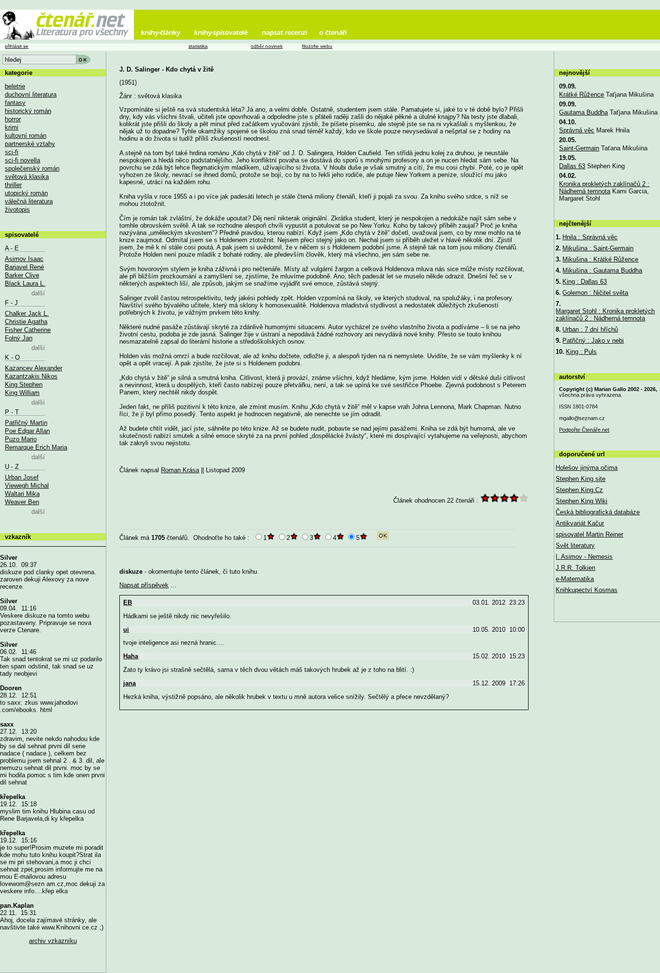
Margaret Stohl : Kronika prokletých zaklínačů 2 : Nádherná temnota (605, 314)
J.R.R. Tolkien (575, 567)
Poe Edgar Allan (27, 431)
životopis (17, 209)
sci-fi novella (22, 160)
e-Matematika (575, 578)
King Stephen (24, 384)
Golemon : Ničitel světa (595, 292)
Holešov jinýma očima (586, 467)
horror (13, 119)
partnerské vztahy (30, 143)
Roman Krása (180, 470)
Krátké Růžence (581, 94)
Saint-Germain (579, 148)
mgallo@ (582, 418)
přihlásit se (17, 46)
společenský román (32, 168)
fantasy (15, 102)
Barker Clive (22, 275)
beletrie (15, 86)
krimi (11, 127)
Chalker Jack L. (27, 313)
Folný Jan (18, 338)
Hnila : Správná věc (589, 237)
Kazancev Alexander (33, 368)
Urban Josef (22, 477)
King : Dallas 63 (584, 281)
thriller (13, 185)
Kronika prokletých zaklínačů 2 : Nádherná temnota (604, 187)
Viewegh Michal (27, 485)
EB (127, 602)
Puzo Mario (21, 439)
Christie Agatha (26, 321)
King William (22, 392)
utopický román (26, 193)
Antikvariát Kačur (580, 523)
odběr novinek (267, 46)
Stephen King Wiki (581, 501)
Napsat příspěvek (144, 585)
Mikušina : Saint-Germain (597, 248)
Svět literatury (575, 545)
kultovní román (25, 135)
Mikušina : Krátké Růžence (600, 259)
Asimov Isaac (24, 258)
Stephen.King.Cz (579, 490)
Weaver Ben (22, 502)
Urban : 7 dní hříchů (590, 329)
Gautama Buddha (583, 112)
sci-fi (11, 152)
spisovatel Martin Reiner (589, 534)
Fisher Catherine (28, 330)
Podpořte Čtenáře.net (584, 430)
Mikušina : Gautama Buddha (602, 270)
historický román (28, 111)
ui (126, 629)
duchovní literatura (31, 94)
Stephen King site (580, 478)
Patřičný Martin (26, 422)
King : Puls (581, 351)
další (38, 293)
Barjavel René (24, 267)
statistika (198, 46)
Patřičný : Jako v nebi (593, 340)
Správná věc (576, 130)
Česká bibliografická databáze (598, 512)
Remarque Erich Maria (36, 447)
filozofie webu (317, 46)
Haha (130, 656)
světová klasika (27, 176)
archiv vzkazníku (53, 940)
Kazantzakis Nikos (31, 376)
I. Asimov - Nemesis (584, 556)
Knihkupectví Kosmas (586, 590)
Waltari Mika (22, 493)
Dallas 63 (572, 166)
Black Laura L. (25, 283)
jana (129, 683)
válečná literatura (29, 201)
